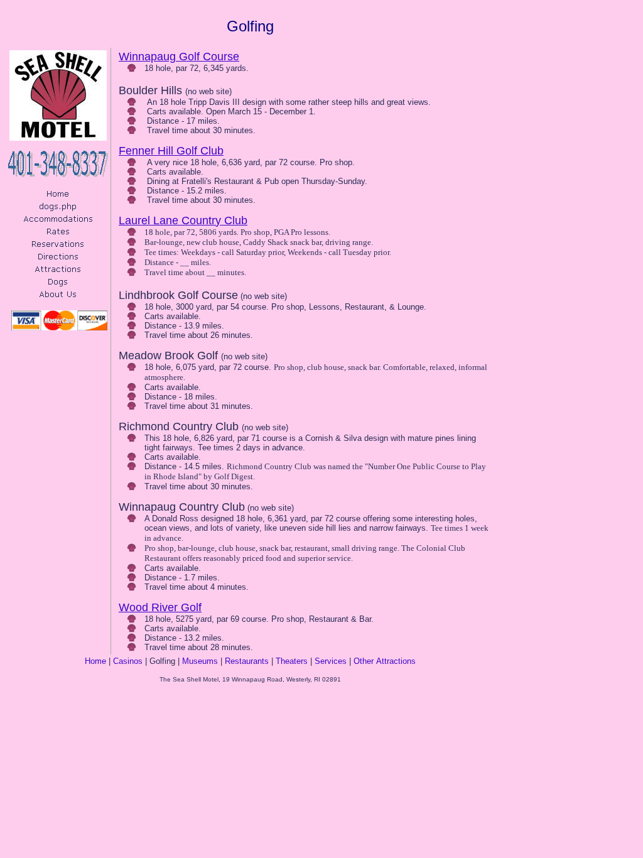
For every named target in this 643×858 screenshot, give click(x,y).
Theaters (292, 661)
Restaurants (247, 661)
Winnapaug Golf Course (179, 56)
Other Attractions (385, 661)
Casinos (128, 661)
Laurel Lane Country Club (183, 220)
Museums (200, 661)
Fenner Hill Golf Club (171, 150)
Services (331, 661)
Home (95, 661)
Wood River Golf (160, 607)
